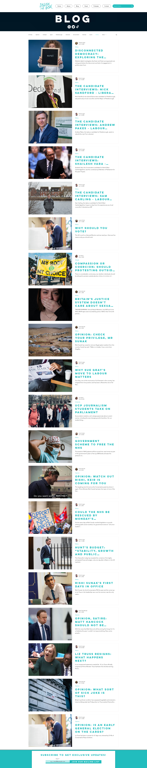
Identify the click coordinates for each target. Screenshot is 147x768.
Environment (76, 34)
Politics (97, 34)
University (77, 402)
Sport (51, 34)
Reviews (84, 34)
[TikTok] (77, 26)
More (103, 34)
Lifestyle (45, 34)
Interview (68, 34)
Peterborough (59, 34)
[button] (116, 35)
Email (57, 758)
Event (91, 34)
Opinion (37, 34)
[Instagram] (69, 26)
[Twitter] (73, 26)
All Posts (30, 34)
